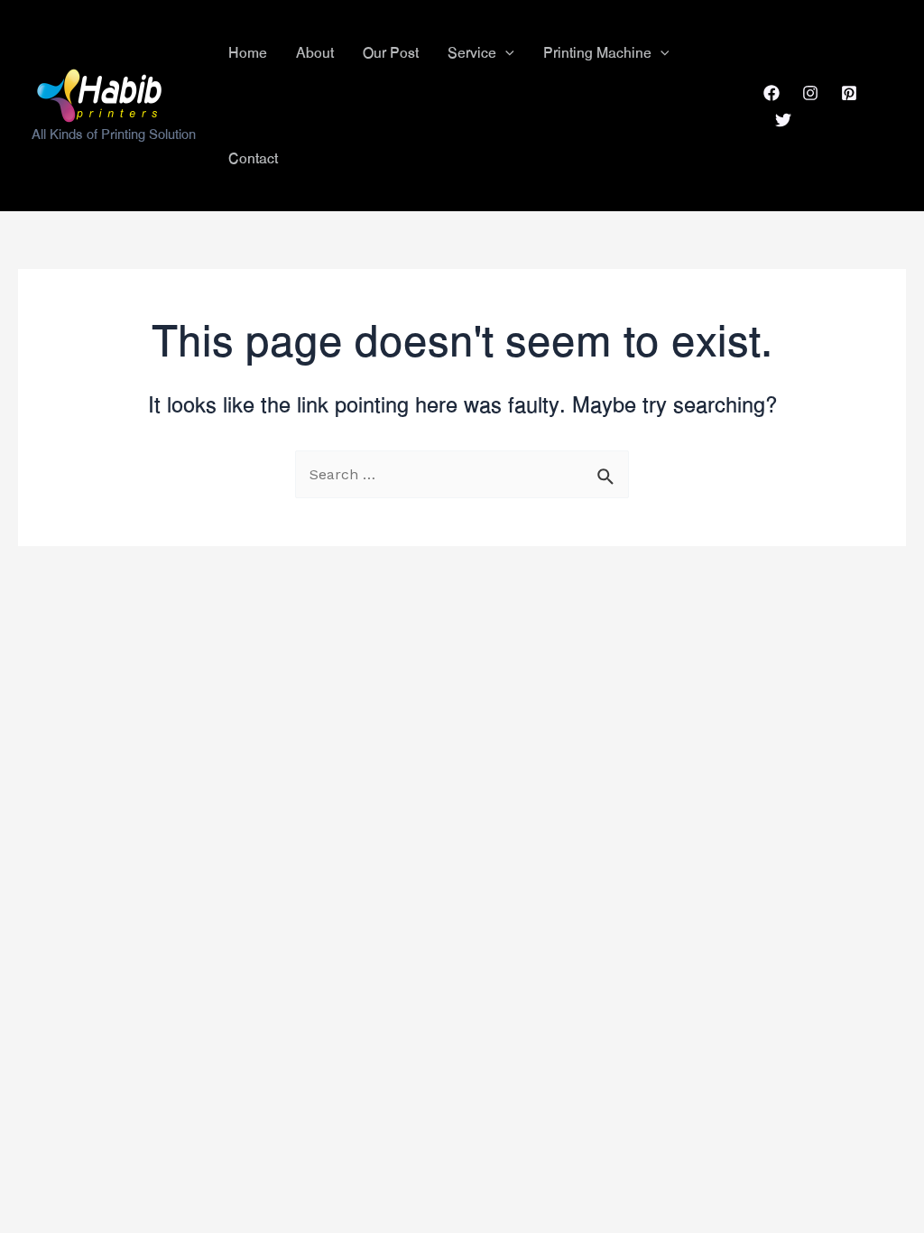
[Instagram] (810, 93)
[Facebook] (771, 93)
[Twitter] (783, 120)
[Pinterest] (849, 93)
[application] (505, 53)
